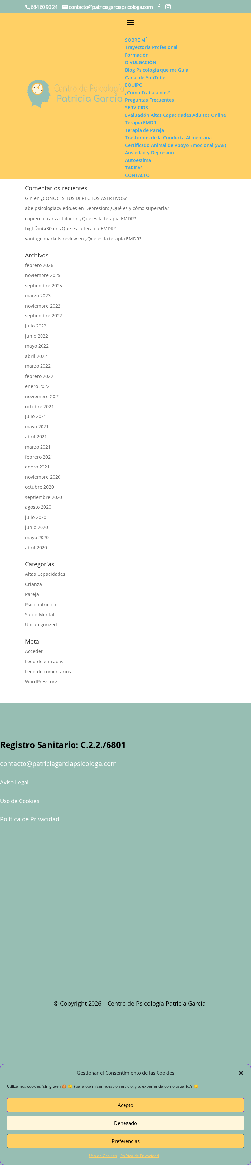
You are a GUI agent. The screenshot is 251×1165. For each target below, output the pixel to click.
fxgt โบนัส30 (38, 228)
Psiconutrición (40, 604)
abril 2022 (36, 356)
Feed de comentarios (48, 671)
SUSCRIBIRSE (125, 869)
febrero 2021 (39, 457)
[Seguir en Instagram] (153, 1058)
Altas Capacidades (45, 574)
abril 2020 (36, 547)
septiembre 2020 (43, 497)
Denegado (125, 1123)
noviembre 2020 (42, 477)
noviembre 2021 (42, 396)
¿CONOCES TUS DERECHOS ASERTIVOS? (84, 198)
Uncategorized (41, 624)
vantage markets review (51, 239)
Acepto (125, 1105)
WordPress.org (41, 682)
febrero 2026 (39, 265)
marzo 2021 (38, 447)
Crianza (33, 584)
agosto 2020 (38, 507)
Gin (29, 198)
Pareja (32, 594)
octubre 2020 (39, 487)
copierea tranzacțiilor (48, 218)
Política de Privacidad (139, 1155)
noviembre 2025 (42, 275)
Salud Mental (39, 614)
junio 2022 (36, 336)
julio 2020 (35, 517)
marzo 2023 (38, 295)
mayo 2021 (37, 426)
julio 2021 (35, 416)
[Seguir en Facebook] (153, 1034)
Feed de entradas (44, 661)
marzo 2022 (38, 366)
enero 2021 (37, 467)
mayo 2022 (37, 346)
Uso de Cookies (103, 1155)
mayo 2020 (37, 537)
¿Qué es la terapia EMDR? (108, 218)
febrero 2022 (39, 376)
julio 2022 (35, 326)
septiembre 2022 (43, 315)
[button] (241, 1073)
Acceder (34, 651)
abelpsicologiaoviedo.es (51, 208)
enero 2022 (37, 386)
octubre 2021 (39, 406)
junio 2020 (36, 527)
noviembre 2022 (42, 306)
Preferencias (126, 1141)
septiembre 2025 (43, 285)
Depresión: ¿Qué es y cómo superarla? (127, 208)
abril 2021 (36, 436)
